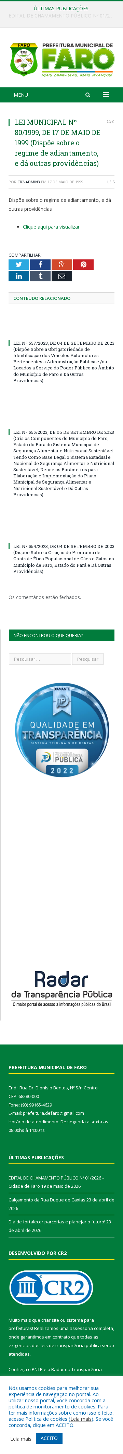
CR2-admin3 (28, 181)
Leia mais (81, 1418)
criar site (50, 1320)
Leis (110, 181)
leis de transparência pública (71, 1345)
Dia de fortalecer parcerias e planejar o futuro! (57, 1222)
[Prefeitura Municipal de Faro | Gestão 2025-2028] (61, 58)
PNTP (37, 1369)
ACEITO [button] (49, 1438)
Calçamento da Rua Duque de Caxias (60, 16)
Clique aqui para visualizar (51, 226)
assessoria (81, 1328)
